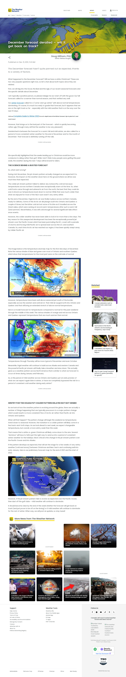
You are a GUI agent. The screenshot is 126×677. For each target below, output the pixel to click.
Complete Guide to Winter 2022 (26, 116)
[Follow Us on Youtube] (101, 612)
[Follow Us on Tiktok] (105, 612)
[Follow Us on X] (114, 612)
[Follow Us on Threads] (109, 612)
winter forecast (17, 103)
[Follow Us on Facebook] (92, 612)
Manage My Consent (16, 622)
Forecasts (26, 15)
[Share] (9, 57)
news (13, 15)
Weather (19, 15)
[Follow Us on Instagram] (96, 612)
